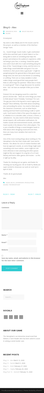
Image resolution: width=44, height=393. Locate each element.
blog (13, 182)
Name (4, 235)
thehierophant (14, 185)
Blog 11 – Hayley (9, 369)
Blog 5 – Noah (9, 194)
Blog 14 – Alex (8, 360)
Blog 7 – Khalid (34, 194)
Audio (8, 182)
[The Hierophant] (22, 6)
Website (5, 250)
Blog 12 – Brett (8, 366)
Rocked (31, 390)
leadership (19, 182)
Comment (5, 208)
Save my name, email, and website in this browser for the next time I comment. (21, 259)
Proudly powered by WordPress (12, 390)
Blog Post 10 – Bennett (11, 372)
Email (4, 242)
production (29, 182)
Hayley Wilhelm (27, 31)
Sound (8, 33)
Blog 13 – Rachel (9, 363)
